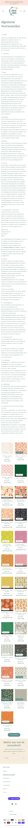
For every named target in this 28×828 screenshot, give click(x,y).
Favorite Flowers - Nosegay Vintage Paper (21, 614)
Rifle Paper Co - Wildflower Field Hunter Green (7, 703)
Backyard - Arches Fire (21, 456)
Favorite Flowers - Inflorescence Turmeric (7, 568)
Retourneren (6, 778)
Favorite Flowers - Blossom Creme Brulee (7, 523)
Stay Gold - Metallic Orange (7, 725)
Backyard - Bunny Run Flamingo (7, 478)
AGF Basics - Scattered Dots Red (7, 456)
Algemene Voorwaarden (9, 775)
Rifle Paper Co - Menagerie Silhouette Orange (7, 681)
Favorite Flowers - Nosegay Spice (7, 613)
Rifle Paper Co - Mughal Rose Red (20, 681)
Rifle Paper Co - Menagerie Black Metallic (21, 659)
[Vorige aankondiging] (2, 2)
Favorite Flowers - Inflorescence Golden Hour (7, 545)
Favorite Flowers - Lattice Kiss (20, 568)
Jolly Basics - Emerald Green (7, 636)
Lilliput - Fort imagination (21, 636)
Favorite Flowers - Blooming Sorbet (21, 500)
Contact (5, 792)
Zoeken (5, 771)
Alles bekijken (14, 735)
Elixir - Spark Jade (21, 478)
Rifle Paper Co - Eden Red (7, 657)
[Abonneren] (23, 758)
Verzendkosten (6, 782)
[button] (3, 11)
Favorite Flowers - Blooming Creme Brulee (7, 500)
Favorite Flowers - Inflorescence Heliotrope (20, 545)
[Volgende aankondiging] (25, 2)
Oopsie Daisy (11, 825)
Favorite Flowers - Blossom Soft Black (21, 523)
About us (5, 789)
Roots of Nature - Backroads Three (21, 703)
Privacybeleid (6, 785)
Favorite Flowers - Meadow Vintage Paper (21, 591)
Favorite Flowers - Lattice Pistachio (7, 591)
